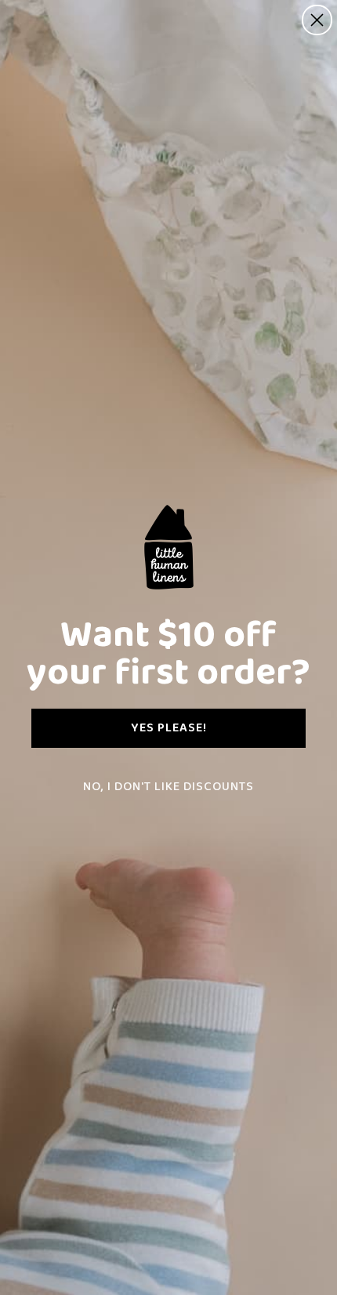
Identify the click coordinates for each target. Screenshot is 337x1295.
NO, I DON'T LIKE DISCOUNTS (168, 786)
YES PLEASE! (169, 727)
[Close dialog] (317, 20)
